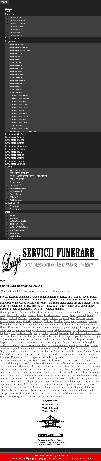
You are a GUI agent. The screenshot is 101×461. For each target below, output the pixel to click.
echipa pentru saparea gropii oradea (26, 330)
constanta (82, 321)
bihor (40, 315)
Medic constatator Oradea (19, 170)
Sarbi (3, 366)
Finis (50, 330)
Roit (50, 359)
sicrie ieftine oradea (26, 374)
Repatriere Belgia (14, 142)
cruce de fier (61, 324)
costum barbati (18, 324)
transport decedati (57, 389)
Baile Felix (13, 315)
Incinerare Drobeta (16, 35)
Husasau (64, 333)
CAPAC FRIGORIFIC (17, 179)
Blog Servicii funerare (17, 230)
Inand (14, 336)
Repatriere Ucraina (16, 74)
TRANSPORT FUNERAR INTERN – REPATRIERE (28, 176)
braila (90, 315)
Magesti (55, 342)
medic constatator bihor (33, 345)
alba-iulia (30, 312)
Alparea (58, 312)
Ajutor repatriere (16, 209)
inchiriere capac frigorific (68, 336)
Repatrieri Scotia (16, 125)
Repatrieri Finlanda (16, 83)
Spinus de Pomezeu (10, 386)
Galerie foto (14, 218)
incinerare (24, 339)
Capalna (80, 318)
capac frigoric (67, 318)
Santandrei (81, 363)
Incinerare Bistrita (16, 29)
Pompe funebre (25, 354)
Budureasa (34, 318)
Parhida (70, 351)
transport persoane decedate (35, 393)
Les (65, 339)
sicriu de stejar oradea (46, 381)
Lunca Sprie (32, 342)
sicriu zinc (58, 384)
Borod (65, 315)
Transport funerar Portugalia (20, 116)
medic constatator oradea (43, 348)
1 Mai (20, 312)
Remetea (5, 357)
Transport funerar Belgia (18, 104)
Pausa (79, 351)
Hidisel (54, 333)
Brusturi (22, 318)
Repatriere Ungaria (16, 44)
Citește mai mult (55, 308)
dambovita (92, 324)
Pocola (87, 351)
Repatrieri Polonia (16, 68)
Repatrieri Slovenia (16, 71)
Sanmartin (68, 363)
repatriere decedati (42, 357)
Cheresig (37, 321)
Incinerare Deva (15, 32)
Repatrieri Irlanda (16, 92)
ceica (19, 321)
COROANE (14, 197)
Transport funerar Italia (18, 101)
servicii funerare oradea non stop (74, 369)
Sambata (36, 363)
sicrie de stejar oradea (88, 372)
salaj (94, 359)
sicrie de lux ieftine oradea (36, 372)
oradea (13, 351)
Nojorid (4, 351)
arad (75, 312)
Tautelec (79, 386)
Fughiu (4, 333)
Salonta (26, 363)
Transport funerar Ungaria (19, 128)
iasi (72, 333)
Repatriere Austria (16, 53)
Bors (72, 315)
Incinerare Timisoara (17, 26)
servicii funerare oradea (42, 369)
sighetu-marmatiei (75, 384)
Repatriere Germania (16, 145)
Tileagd (4, 389)
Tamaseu (49, 386)
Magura (66, 342)
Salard (3, 363)
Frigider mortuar (16, 182)
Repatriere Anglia (14, 136)
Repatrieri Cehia (15, 89)
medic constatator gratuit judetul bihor (68, 345)
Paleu (41, 351)
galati (12, 333)
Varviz (24, 396)
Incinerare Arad (15, 17)
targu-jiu (60, 386)
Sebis (32, 366)
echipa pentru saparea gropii (51, 327)
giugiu (37, 333)
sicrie (3, 372)
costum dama (35, 324)
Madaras (45, 342)
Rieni (35, 359)
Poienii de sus (7, 354)
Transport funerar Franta (18, 122)
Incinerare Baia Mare (17, 20)
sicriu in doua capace (71, 381)
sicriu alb (66, 374)
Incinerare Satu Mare (17, 23)
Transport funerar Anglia (18, 113)
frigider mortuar (62, 330)
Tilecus (13, 389)
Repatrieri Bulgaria (16, 65)
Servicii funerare (46, 366)
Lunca (20, 342)
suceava (27, 386)
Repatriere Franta (14, 139)
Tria (54, 393)
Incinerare (10, 14)
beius (23, 315)
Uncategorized (8, 312)
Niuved (87, 348)
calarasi (54, 318)
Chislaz (58, 321)
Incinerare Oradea (16, 185)
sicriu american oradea (23, 378)
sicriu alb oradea (82, 374)
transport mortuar (9, 393)
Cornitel (4, 324)
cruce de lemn (77, 324)
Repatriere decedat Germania (20, 50)
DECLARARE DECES (18, 221)
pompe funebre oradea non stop (78, 354)
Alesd (39, 312)
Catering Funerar (16, 194)
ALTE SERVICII (16, 200)
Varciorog (13, 396)
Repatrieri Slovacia (16, 56)
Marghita (90, 342)
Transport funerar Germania (19, 98)
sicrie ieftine (7, 374)
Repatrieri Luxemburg (17, 77)
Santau (92, 363)
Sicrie (8, 11)
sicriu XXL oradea (41, 384)
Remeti (15, 357)
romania (58, 359)
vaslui (42, 396)
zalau (59, 396)
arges (82, 312)
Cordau (93, 321)
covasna (48, 324)
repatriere (25, 357)
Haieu (45, 333)
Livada (72, 339)
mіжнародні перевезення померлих (23, 131)
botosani (81, 315)
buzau (45, 318)
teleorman (90, 386)
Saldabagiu (14, 363)
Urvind (88, 393)
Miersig (62, 348)
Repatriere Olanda (15, 163)
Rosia (68, 359)
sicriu (56, 374)
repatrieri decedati (21, 359)
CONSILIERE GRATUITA (19, 173)
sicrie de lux (14, 372)
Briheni (13, 318)
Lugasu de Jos (85, 339)
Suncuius (38, 386)
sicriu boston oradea (64, 378)
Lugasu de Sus (8, 342)
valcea (3, 396)
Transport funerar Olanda (19, 107)
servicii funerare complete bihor (73, 366)
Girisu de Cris (24, 333)
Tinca (34, 389)
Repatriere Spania (14, 160)
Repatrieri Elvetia (16, 59)
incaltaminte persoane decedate (36, 336)
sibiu (96, 369)
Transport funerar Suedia (18, 110)
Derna (3, 327)
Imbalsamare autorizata (18, 188)
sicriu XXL (23, 384)
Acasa (8, 8)
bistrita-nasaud (52, 315)
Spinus (90, 384)
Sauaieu (23, 366)
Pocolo (96, 351)
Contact (9, 238)
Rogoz (43, 359)
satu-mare (12, 366)
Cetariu (27, 321)
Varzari (33, 396)
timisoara (24, 389)
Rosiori (77, 359)
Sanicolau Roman (52, 363)
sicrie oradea (45, 374)
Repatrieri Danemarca (17, 80)
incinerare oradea (40, 339)
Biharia (32, 315)
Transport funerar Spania (18, 119)
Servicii (9, 166)
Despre (9, 211)
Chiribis (48, 321)
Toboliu (42, 389)
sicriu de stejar (25, 381)
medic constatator (9, 345)
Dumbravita (28, 327)
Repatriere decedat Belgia (19, 47)
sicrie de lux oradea (63, 372)
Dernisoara (14, 327)
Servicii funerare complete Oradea (21, 285)
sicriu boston (45, 378)
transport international (81, 389)
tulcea (61, 393)
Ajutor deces (12, 202)
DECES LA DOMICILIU (19, 227)
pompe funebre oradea (47, 354)
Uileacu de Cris (74, 393)
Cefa (12, 321)
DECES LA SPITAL (17, 224)
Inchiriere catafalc (16, 191)
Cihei (67, 321)
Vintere (51, 396)
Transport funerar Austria (19, 95)
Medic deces (12, 38)
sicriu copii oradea (87, 378)
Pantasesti (58, 351)
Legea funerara (15, 233)
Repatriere (10, 41)
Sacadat (86, 359)
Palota (48, 351)
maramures (78, 342)
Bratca (3, 318)
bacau (90, 312)
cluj (73, 321)
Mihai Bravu (75, 348)
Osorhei (23, 351)
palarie (32, 351)
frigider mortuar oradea (85, 330)
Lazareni (56, 339)
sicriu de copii (8, 381)
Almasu (48, 312)
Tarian (69, 386)
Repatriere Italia (15, 62)
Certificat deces (15, 236)
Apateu (68, 312)
